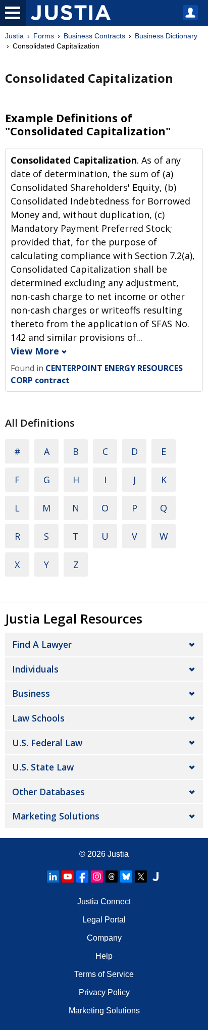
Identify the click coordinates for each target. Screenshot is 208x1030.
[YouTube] (68, 876)
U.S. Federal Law (47, 743)
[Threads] (112, 876)
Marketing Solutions (55, 816)
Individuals (35, 669)
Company (104, 938)
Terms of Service (104, 974)
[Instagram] (97, 876)
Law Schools (38, 718)
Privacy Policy (104, 992)
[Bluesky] (126, 876)
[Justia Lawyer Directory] (155, 876)
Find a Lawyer (42, 644)
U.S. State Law (43, 767)
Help (104, 956)
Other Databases (48, 792)
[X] (141, 876)
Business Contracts (94, 36)
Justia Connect (104, 901)
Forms (43, 36)
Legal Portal (104, 919)
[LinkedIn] (53, 876)
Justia (14, 36)
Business (31, 693)
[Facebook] (82, 876)
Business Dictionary (166, 36)
